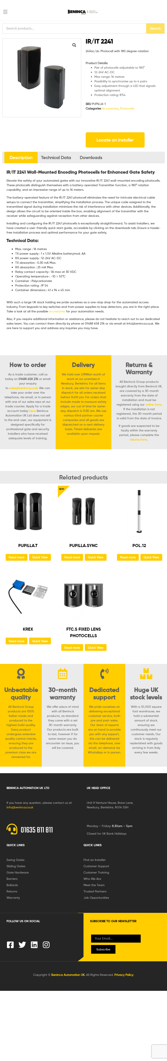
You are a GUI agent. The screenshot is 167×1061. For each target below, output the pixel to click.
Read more (16, 557)
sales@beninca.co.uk (23, 388)
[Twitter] (22, 944)
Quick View (40, 557)
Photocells (127, 108)
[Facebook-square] (10, 944)
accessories (57, 311)
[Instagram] (46, 944)
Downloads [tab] (91, 157)
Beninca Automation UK (68, 974)
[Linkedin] (34, 944)
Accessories (110, 108)
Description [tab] (21, 157)
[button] (29, 12)
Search (155, 28)
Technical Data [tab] (56, 157)
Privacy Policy (123, 974)
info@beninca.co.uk (20, 807)
